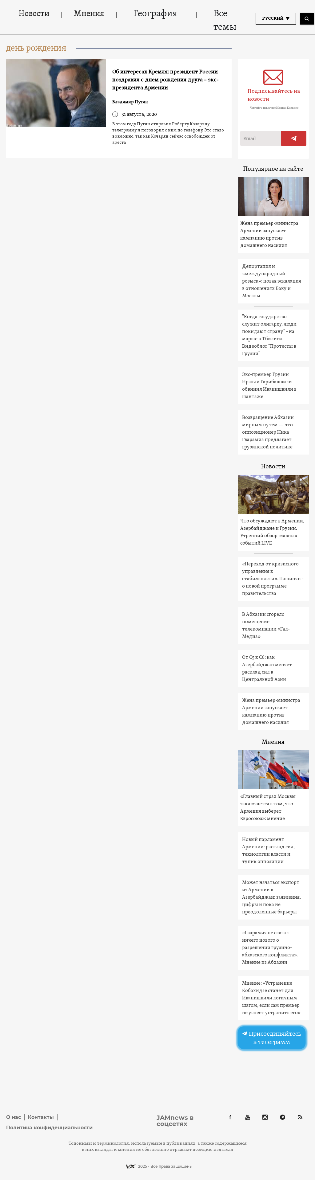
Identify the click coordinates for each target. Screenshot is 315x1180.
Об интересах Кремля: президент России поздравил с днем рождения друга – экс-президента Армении (165, 80)
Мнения (89, 14)
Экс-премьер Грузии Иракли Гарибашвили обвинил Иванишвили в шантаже (269, 386)
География (155, 14)
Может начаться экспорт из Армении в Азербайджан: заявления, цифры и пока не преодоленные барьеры (271, 897)
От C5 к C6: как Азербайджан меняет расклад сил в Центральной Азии (267, 668)
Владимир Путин (130, 102)
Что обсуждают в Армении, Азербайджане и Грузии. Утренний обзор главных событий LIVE (272, 532)
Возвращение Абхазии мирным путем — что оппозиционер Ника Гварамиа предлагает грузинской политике (268, 432)
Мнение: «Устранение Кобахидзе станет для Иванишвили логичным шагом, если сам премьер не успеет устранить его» (271, 998)
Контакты (41, 1117)
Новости (33, 14)
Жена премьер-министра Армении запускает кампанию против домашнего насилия (269, 235)
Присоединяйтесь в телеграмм (274, 1037)
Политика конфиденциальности (49, 1128)
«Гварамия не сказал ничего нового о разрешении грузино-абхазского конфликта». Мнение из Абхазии (270, 948)
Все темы (225, 20)
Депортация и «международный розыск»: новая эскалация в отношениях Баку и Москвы (271, 281)
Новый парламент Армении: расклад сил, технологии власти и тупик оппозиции (268, 851)
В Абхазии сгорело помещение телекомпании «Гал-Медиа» (266, 625)
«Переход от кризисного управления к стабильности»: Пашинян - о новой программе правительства (273, 579)
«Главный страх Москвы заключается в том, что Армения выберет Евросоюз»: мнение (268, 808)
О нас (13, 1117)
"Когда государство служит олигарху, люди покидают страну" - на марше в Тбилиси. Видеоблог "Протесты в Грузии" (269, 335)
